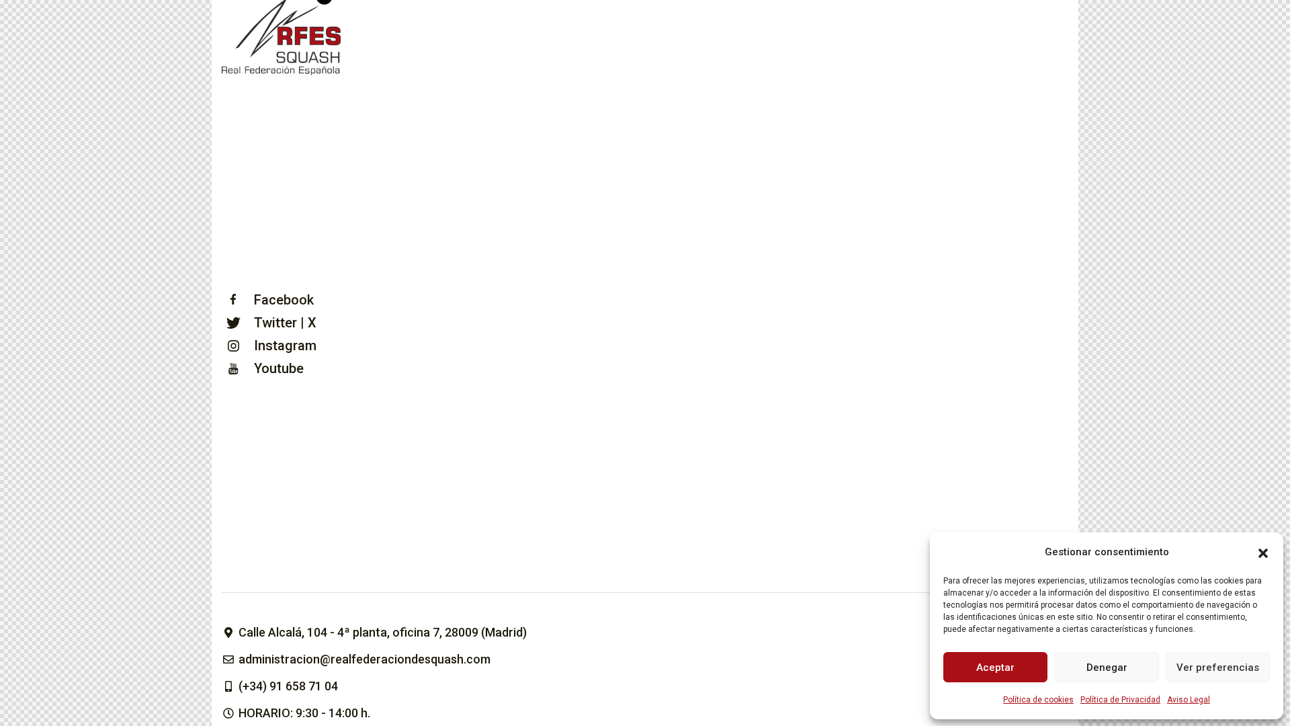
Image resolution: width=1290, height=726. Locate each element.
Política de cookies (1038, 699)
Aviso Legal (1188, 699)
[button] (1263, 552)
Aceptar (995, 667)
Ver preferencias (1217, 667)
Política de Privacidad (1120, 699)
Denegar (1106, 667)
